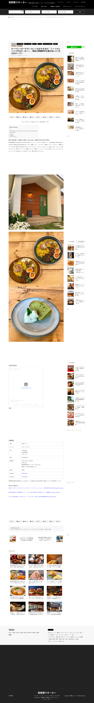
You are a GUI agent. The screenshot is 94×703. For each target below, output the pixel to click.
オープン (13, 529)
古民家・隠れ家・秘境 (53, 639)
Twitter (9, 695)
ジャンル (76, 2)
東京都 (21, 632)
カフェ (19, 529)
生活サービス (61, 641)
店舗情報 (12, 135)
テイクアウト (38, 529)
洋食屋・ (55, 43)
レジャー (76, 636)
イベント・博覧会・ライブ (57, 632)
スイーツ (39, 43)
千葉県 (13, 632)
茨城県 (37, 632)
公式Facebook (24, 476)
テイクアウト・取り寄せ (47, 43)
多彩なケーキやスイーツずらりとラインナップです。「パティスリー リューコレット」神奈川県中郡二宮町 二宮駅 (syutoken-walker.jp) (36, 488)
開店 (50, 529)
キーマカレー (26, 529)
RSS (12, 695)
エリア (68, 2)
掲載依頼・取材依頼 (55, 6)
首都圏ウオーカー (47, 692)
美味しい (47, 529)
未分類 (10, 634)
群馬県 (34, 632)
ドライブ (56, 634)
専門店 (60, 639)
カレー (22, 529)
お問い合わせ (44, 6)
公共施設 (81, 636)
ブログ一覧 (34, 6)
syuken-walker (16, 527)
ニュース (61, 634)
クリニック (66, 632)
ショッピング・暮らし (78, 632)
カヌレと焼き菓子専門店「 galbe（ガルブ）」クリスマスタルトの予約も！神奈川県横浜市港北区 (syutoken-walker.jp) (32, 496)
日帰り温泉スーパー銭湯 (73, 639)
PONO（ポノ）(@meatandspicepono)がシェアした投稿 (26, 404)
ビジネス (66, 634)
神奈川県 (13, 43)
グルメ (34, 43)
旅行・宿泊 (65, 639)
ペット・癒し (71, 634)
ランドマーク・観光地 (68, 636)
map (11, 133)
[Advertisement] (47, 29)
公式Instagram (13, 132)
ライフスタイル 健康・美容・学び (56, 636)
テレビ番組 (51, 634)
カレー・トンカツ (28, 43)
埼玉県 (17, 632)
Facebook (10, 695)
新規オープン (19, 45)
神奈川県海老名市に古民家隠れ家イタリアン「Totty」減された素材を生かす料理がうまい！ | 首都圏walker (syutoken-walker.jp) (34, 492)
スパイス (33, 529)
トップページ (60, 2)
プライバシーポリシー (80, 6)
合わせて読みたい (13, 136)
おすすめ (83, 2)
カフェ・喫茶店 (20, 43)
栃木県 (25, 632)
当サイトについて (67, 6)
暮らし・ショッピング (53, 641)
